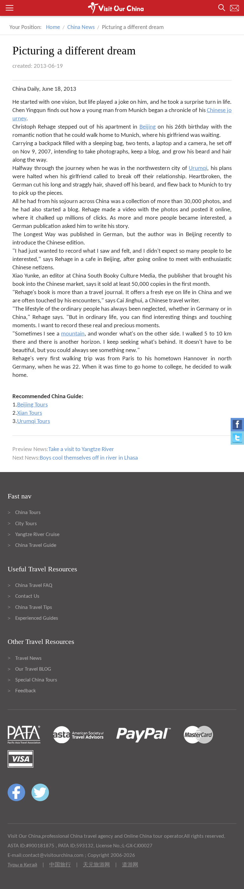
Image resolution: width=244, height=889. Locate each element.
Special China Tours (36, 680)
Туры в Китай (22, 865)
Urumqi (198, 169)
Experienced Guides (36, 618)
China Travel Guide (35, 545)
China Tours (28, 512)
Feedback (25, 691)
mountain (73, 334)
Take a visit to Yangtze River (81, 450)
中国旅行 (60, 865)
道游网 (130, 865)
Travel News (28, 658)
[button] (122, 8)
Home (53, 28)
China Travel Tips (33, 607)
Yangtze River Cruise (37, 534)
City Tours (26, 523)
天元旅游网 (96, 865)
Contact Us (27, 596)
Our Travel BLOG (33, 669)
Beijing (147, 127)
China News (81, 28)
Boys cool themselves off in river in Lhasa (89, 458)
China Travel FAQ (33, 585)
